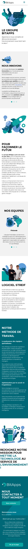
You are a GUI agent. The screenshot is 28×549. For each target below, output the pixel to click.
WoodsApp (18, 84)
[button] (11, 101)
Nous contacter (11, 503)
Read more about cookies (14, 539)
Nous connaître (6, 514)
